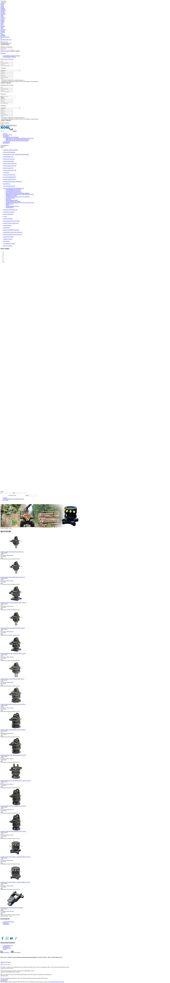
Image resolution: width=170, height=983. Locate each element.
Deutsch (2, 4)
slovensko (3, 3)
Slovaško (2, 11)
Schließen (12, 51)
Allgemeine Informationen (8, 978)
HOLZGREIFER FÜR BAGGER (13, 190)
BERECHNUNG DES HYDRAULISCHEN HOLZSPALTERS (20, 138)
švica (2, 33)
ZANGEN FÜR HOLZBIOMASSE (13, 191)
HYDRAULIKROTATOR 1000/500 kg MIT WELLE (12, 608)
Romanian (3, 20)
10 (3, 262)
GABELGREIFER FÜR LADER (13, 201)
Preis (7, 585)
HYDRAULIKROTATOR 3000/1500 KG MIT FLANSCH (13, 659)
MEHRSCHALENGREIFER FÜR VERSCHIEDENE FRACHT (20, 194)
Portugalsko (3, 17)
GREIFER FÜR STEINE (11, 195)
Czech (2, 28)
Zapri (2, 147)
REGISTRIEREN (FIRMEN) (9, 57)
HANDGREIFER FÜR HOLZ (12, 206)
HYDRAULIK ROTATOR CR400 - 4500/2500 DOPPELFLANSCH (15, 939)
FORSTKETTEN (9, 207)
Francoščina (3, 13)
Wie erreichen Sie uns (7, 134)
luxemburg (3, 32)
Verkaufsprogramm (5, 145)
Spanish (2, 19)
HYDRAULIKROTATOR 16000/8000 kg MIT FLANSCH (13, 888)
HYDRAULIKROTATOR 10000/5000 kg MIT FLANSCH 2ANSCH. (16, 837)
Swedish (2, 21)
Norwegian (3, 14)
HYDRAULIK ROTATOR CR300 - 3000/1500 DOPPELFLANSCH (15, 913)
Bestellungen (6, 979)
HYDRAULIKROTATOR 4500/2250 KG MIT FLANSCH (13, 710)
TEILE (7, 205)
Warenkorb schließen (5, 44)
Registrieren (8, 82)
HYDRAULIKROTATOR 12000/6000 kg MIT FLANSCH (13, 862)
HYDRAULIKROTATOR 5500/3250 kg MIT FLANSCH (13, 761)
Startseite (5, 554)
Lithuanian (3, 26)
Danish (2, 16)
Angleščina (3, 9)
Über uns (5, 133)
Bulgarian (3, 31)
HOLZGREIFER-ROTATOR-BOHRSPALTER (13, 555)
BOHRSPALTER (9, 203)
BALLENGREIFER (10, 197)
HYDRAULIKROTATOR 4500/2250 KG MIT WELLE (13, 684)
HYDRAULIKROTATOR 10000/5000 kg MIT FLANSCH (13, 812)
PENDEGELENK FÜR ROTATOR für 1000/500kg (12, 964)
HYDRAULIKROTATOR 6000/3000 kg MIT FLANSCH (13, 786)
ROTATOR (8, 199)
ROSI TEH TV (6, 143)
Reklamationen (6, 980)
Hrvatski (2, 7)
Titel (10, 585)
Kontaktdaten (6, 135)
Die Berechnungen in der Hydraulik (10, 137)
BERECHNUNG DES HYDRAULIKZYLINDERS (17, 140)
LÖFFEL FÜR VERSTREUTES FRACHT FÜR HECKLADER (20, 202)
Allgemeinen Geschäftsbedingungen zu (16, 80)
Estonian (2, 22)
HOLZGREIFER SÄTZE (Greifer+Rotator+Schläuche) (17, 193)
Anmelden (17, 51)
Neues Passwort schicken (11, 125)
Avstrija (2, 5)
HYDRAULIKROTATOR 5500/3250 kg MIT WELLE (12, 735)
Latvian (2, 25)
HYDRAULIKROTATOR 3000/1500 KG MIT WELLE (13, 634)
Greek (2, 23)
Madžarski (3, 8)
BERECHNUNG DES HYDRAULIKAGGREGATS (17, 139)
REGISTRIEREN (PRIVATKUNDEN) (11, 55)
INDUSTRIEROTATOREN (12, 200)
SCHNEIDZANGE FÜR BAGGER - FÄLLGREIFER (18, 196)
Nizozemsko (3, 29)
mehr (2, 614)
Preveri (2, 97)
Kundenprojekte (6, 141)
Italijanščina (3, 10)
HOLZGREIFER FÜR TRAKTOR (13, 189)
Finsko (2, 15)
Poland (2, 27)
